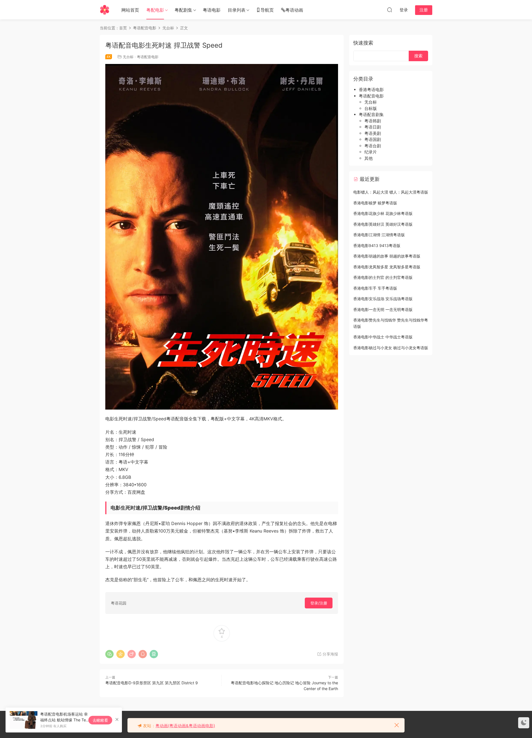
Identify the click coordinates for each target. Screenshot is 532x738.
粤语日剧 (372, 127)
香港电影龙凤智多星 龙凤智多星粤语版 (386, 266)
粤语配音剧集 (371, 114)
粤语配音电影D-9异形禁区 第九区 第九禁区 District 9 (151, 682)
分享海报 (329, 654)
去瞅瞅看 (100, 720)
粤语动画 (294, 10)
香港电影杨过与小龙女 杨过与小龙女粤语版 (390, 347)
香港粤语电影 (371, 89)
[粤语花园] (104, 9)
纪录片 (370, 152)
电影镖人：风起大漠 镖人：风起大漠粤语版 (390, 192)
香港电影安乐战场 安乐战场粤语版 (383, 298)
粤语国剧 (372, 139)
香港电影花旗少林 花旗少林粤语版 (383, 213)
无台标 (128, 57)
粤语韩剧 (372, 121)
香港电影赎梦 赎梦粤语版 (375, 202)
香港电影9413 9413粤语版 (376, 245)
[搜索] (389, 10)
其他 (368, 158)
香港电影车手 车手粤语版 (375, 288)
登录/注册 (318, 603)
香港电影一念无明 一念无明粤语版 (383, 309)
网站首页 (130, 10)
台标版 (370, 108)
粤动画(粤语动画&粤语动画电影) (185, 725)
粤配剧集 (183, 10)
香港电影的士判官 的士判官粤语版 (383, 277)
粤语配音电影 (147, 57)
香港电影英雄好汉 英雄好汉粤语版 (383, 224)
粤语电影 (212, 10)
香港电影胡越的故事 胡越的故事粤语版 (386, 256)
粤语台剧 (372, 145)
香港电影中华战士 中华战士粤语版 (383, 337)
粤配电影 (155, 10)
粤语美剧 (372, 133)
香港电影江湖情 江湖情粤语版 (379, 234)
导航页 (267, 10)
